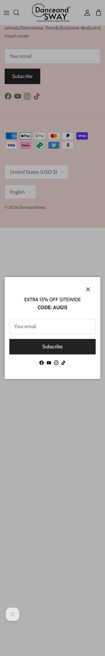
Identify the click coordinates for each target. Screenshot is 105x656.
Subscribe (52, 346)
